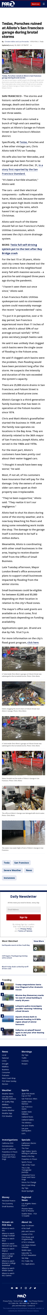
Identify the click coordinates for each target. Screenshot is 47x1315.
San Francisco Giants (27, 1108)
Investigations (10, 1139)
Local (4, 1055)
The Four (25, 1148)
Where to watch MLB (8, 1239)
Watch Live (35, 4)
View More (39, 941)
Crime (4, 1061)
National (5, 1058)
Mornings (27, 1051)
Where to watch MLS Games (8, 1274)
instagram (26, 1288)
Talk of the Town (28, 1165)
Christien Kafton (10, 42)
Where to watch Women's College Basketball (9, 1263)
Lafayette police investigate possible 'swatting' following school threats (28, 1008)
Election (5, 1084)
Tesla (41, 42)
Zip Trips (25, 1055)
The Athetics (26, 1122)
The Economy (7, 1203)
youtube (17, 1288)
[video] (39, 947)
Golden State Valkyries (27, 1113)
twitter (35, 1288)
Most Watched (10, 941)
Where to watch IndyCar (8, 1250)
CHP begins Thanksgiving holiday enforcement (15, 957)
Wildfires (5, 1066)
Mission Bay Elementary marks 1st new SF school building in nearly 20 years (29, 997)
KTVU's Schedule (28, 1242)
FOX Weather (7, 1116)
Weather (6, 1090)
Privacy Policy (26, 929)
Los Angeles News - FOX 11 (29, 1204)
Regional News (26, 1199)
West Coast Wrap (9, 1078)
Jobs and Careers (28, 1231)
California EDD (7, 1143)
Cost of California (9, 1149)
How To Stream (28, 1225)
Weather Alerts (7, 1094)
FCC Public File (27, 1261)
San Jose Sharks (28, 1125)
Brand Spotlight (28, 1191)
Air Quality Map (8, 1101)
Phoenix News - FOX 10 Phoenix (28, 1209)
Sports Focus (27, 1162)
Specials (26, 1139)
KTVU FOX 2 (35, 42)
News (29, 870)
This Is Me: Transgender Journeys (26, 1170)
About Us (27, 1222)
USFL (24, 1133)
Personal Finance (8, 1200)
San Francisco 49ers (29, 1099)
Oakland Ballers (28, 1120)
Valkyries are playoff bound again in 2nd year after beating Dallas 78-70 (29, 1032)
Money (5, 1197)
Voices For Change (29, 1182)
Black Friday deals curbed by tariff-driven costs (15, 968)
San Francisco (21, 862)
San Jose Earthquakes (26, 1129)
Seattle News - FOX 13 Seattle (29, 1215)
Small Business (8, 1206)
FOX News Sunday (9, 1081)
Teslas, (24, 142)
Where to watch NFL (8, 1229)
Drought (5, 1064)
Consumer (6, 1072)
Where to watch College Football (8, 1234)
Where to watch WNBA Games (8, 1269)
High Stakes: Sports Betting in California (29, 1152)
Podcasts (5, 1075)
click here (33, 642)
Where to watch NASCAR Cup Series (9, 1244)
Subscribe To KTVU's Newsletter (29, 1254)
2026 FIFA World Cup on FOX (28, 1095)
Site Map (25, 1258)
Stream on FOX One (7, 1223)
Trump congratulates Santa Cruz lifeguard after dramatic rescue (29, 987)
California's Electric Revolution (29, 1144)
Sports (25, 1090)
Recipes (25, 1064)
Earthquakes (7, 1107)
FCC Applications (28, 1264)
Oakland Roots (27, 1117)
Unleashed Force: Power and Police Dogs (9, 1157)
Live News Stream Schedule (29, 1246)
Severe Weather (12, 870)
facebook (21, 1288)
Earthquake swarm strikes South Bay (16, 945)
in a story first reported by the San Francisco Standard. (22, 169)
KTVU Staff (26, 1228)
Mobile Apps (26, 1250)
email (12, 1288)
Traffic (24, 1058)
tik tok (30, 1288)
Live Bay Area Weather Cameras (9, 1097)
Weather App (7, 1113)
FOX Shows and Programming (28, 1238)
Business (5, 1069)
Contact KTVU (27, 1234)
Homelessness (7, 1146)
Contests (25, 1061)
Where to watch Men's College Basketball (8, 1256)
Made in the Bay (28, 1156)
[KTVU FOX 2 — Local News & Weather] (9, 4)
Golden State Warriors (27, 1102)
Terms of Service (25, 931)
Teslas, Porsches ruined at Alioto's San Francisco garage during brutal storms (21, 77)
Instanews (9, 877)
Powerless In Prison (9, 1152)
